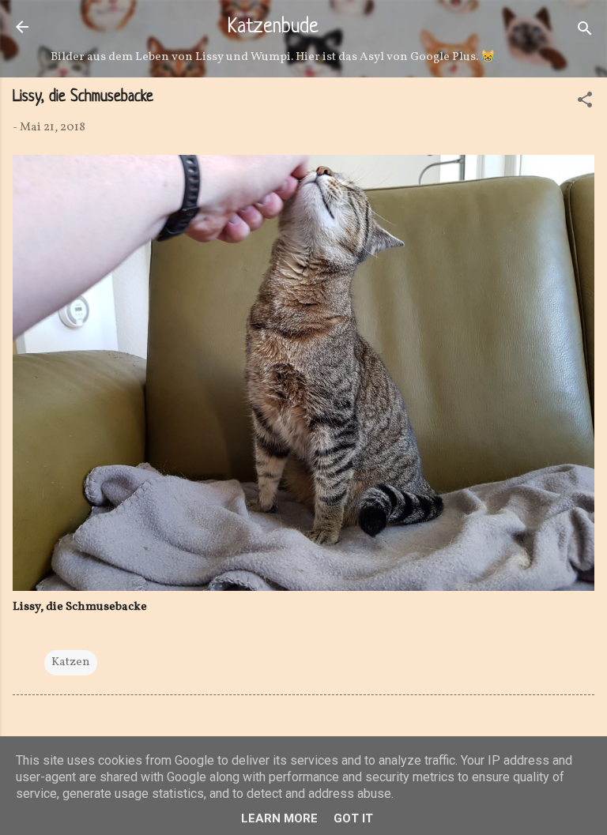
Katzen (70, 662)
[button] (584, 103)
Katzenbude (273, 28)
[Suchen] (584, 32)
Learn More (279, 818)
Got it (353, 818)
